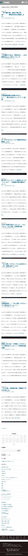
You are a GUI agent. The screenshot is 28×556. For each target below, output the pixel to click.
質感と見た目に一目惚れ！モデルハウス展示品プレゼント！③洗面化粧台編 (13, 346)
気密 (2, 485)
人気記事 (3, 471)
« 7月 (14, 444)
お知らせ (3, 475)
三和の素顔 (3, 512)
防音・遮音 (3, 481)
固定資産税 (3, 502)
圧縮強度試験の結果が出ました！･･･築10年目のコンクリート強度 (13, 97)
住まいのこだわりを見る (6, 469)
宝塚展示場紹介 (17, 133)
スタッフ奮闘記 (8, 337)
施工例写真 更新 (4, 467)
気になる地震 (4, 516)
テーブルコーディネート (7, 497)
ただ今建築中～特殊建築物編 (7, 506)
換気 (2, 487)
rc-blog (13, 18)
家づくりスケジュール (5, 518)
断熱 (2, 483)
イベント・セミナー (6, 499)
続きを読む (21, 44)
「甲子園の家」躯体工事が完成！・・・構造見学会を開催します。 (12, 15)
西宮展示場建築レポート (16, 297)
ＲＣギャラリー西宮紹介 (6, 494)
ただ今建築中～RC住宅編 (10, 48)
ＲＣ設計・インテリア (9, 133)
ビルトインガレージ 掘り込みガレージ (9, 477)
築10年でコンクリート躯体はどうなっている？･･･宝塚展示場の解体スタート (13, 182)
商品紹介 (3, 525)
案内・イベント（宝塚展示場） (11, 173)
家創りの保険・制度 (16, 88)
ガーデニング (5, 494)
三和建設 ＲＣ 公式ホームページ (7, 461)
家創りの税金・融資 (5, 521)
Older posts (3, 428)
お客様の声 (3, 473)
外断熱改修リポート (6, 490)
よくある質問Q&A (8, 88)
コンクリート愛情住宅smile (6, 527)
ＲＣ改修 (3, 489)
